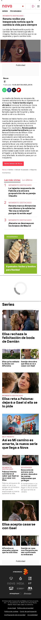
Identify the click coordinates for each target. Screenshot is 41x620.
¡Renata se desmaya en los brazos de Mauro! (21, 224)
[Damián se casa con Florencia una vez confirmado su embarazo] (30, 541)
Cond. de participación (28, 611)
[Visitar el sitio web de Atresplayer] (16, 593)
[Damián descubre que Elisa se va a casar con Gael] (30, 354)
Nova (4, 170)
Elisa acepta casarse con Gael (18, 526)
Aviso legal (12, 608)
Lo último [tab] (27, 180)
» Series (10, 170)
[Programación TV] (28, 6)
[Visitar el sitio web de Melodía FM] (30, 588)
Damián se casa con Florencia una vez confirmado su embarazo (29, 551)
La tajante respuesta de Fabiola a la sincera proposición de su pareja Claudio (22, 192)
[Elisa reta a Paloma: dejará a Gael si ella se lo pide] (20, 383)
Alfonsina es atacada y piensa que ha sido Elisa (10, 550)
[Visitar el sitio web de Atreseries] (30, 583)
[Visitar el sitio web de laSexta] (20, 578)
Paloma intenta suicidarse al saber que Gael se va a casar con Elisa (10, 476)
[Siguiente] (39, 0)
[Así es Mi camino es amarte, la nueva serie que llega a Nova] (20, 424)
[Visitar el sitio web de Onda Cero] (11, 588)
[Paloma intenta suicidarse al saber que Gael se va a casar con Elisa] (11, 460)
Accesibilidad (32, 615)
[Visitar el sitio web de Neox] (30, 578)
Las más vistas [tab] (12, 180)
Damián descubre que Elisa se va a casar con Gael (29, 364)
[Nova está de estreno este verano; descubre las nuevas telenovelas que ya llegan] (30, 460)
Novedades (26, 467)
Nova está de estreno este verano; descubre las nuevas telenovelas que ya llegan (29, 475)
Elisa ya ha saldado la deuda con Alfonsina (10, 364)
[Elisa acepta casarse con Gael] (20, 510)
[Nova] (10, 6)
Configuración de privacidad (14, 615)
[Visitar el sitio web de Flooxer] (27, 593)
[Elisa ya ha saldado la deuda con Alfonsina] (11, 354)
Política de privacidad (25, 608)
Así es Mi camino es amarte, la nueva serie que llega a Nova (20, 443)
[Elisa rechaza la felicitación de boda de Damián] (20, 320)
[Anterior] (1, 0)
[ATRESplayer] (33, 6)
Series (5, 11)
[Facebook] (4, 81)
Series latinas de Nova (13, 164)
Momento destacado (20, 185)
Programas (15, 11)
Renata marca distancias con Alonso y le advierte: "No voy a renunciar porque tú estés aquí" (22, 210)
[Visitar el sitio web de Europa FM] (20, 588)
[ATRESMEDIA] (20, 572)
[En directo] (22, 6)
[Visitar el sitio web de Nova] (11, 583)
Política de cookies (11, 611)
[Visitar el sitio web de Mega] (20, 583)
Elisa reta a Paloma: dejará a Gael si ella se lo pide (19, 402)
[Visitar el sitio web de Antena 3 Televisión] (11, 578)
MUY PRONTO (8, 437)
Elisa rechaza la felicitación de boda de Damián (18, 337)
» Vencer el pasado (21, 170)
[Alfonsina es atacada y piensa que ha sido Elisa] (11, 541)
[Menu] (38, 6)
